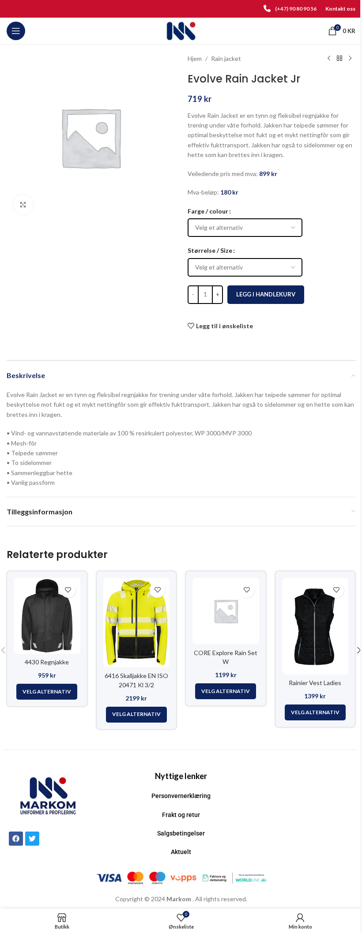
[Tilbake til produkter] (339, 58)
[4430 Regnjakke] (47, 616)
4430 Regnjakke (47, 662)
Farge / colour (208, 211)
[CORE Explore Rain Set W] (225, 611)
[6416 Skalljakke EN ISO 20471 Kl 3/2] (136, 622)
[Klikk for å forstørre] (23, 204)
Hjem (195, 58)
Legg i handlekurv (265, 294)
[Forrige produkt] (329, 58)
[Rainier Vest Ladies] (315, 626)
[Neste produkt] (350, 58)
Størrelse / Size (210, 250)
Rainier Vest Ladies (315, 682)
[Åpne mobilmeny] (16, 31)
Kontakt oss (340, 8)
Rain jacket (226, 58)
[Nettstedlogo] (181, 30)
